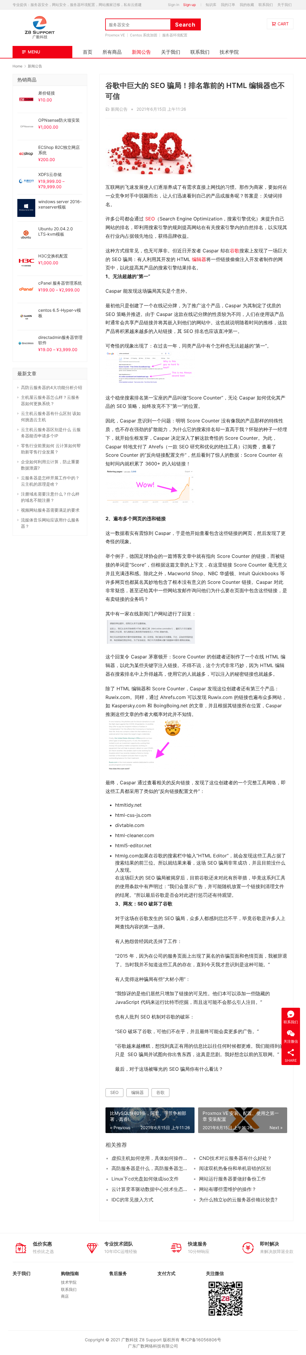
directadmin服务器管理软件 (60, 340)
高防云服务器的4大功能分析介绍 (51, 387)
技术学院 (229, 52)
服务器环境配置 (174, 35)
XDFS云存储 (50, 174)
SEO (150, 219)
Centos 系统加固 (143, 35)
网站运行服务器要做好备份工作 (232, 1179)
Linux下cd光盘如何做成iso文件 (145, 1179)
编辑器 (199, 259)
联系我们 (265, 4)
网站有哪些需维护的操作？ (227, 1189)
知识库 (211, 4)
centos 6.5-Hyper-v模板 (59, 313)
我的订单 (228, 4)
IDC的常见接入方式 (132, 1200)
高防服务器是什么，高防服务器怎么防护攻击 (150, 1168)
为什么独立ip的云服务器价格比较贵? (238, 1200)
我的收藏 (247, 4)
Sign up (189, 4)
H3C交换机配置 (53, 255)
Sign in (173, 4)
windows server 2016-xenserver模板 (60, 204)
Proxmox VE (115, 35)
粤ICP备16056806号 (201, 1339)
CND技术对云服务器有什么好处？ (235, 1158)
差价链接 (46, 92)
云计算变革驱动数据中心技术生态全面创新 (150, 1189)
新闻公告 (141, 52)
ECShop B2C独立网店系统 (59, 150)
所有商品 (112, 52)
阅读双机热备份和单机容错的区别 (235, 1168)
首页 (87, 52)
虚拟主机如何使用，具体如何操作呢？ (150, 1158)
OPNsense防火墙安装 (59, 120)
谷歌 (234, 251)
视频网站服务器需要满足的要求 (50, 510)
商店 (65, 1296)
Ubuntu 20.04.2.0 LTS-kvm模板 (55, 231)
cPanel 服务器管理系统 (60, 282)
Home (17, 66)
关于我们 (284, 4)
